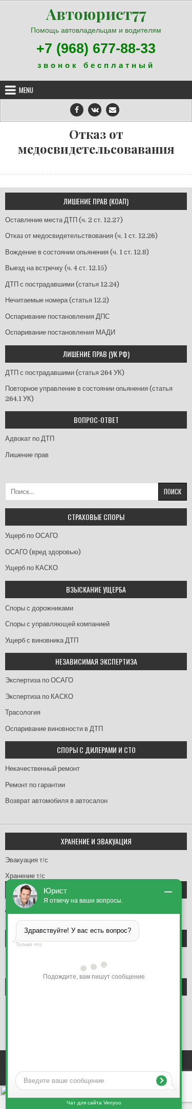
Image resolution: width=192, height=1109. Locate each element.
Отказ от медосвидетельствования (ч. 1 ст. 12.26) (81, 236)
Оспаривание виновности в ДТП (54, 729)
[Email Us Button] (112, 109)
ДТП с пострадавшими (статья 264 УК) (64, 372)
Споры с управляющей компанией (57, 624)
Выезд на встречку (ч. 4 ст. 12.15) (56, 268)
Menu (26, 90)
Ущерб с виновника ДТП (41, 640)
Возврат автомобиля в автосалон (56, 801)
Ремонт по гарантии (35, 785)
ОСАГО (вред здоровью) (43, 552)
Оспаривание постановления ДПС (57, 316)
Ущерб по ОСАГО (31, 535)
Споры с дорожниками (39, 608)
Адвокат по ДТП (29, 438)
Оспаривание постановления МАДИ (60, 332)
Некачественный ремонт (42, 768)
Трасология (22, 712)
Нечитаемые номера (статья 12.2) (57, 300)
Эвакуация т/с (26, 860)
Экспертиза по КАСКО (39, 696)
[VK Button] (94, 109)
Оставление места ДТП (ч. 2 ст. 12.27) (64, 220)
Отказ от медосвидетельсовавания (96, 141)
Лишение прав (27, 455)
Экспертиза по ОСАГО (39, 680)
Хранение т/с (25, 876)
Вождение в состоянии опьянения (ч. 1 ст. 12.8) (77, 252)
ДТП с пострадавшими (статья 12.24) (62, 284)
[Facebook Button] (76, 109)
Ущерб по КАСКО (31, 568)
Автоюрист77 (96, 14)
